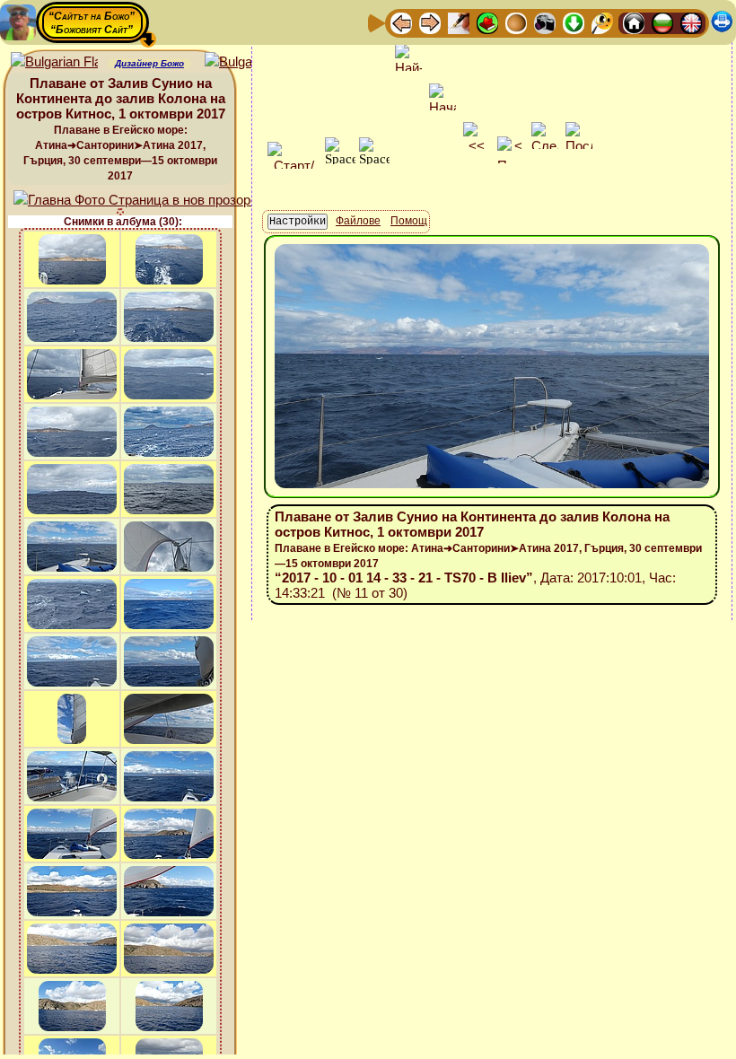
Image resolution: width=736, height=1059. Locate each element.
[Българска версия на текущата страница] (248, 62)
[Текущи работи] (516, 22)
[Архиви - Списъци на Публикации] (458, 22)
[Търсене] (602, 22)
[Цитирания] (487, 22)
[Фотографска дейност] (545, 22)
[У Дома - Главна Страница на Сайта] (633, 22)
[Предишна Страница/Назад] (401, 22)
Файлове (358, 220)
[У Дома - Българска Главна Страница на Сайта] (662, 22)
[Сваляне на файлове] (573, 22)
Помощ (408, 220)
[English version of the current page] (54, 62)
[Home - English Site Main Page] (691, 22)
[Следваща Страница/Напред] (430, 22)
